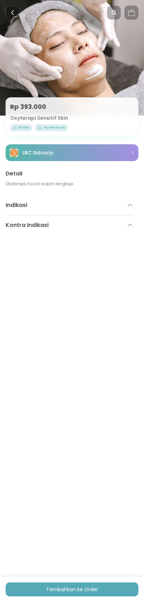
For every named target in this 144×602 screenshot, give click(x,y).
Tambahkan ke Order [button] (72, 589)
